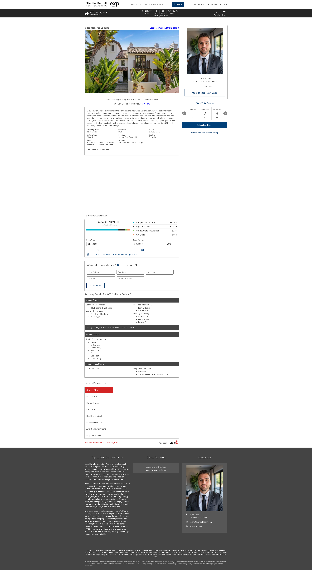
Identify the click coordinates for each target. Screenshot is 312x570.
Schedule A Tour (204, 125)
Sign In (121, 265)
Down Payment (138, 240)
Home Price (90, 240)
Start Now (145, 103)
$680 (174, 234)
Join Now (94, 285)
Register (214, 4)
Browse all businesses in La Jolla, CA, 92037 (102, 442)
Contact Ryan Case (206, 92)
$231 (174, 230)
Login (225, 4)
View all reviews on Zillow (156, 470)
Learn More (164, 27)
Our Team (201, 4)
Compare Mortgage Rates (125, 254)
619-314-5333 (206, 86)
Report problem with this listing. (204, 133)
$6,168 (173, 222)
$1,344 (173, 226)
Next (225, 113)
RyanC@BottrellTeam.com (201, 522)
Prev (184, 113)
